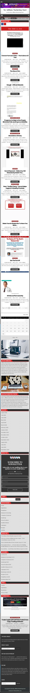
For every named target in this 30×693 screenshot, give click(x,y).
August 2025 (4, 442)
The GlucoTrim (15, 71)
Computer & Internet (15, 133)
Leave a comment (22, 59)
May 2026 (3, 420)
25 (11, 331)
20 (19, 328)
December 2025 (5, 432)
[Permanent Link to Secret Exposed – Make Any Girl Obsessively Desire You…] (15, 157)
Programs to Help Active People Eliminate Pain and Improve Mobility (15, 121)
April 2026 (3, 422)
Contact (3, 585)
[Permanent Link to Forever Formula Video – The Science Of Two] (15, 41)
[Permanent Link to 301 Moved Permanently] (15, 281)
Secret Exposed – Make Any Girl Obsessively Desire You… (15, 172)
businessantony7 (8, 59)
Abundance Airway (15, 136)
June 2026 (3, 417)
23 (3, 331)
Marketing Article (5, 572)
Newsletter (4, 590)
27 (19, 331)
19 (14, 328)
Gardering (15, 168)
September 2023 (5, 449)
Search (17, 648)
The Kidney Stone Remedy (7, 536)
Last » (26, 308)
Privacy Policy (4, 592)
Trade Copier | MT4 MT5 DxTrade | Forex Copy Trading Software (15, 621)
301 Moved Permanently (15, 296)
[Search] (28, 15)
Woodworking (15, 221)
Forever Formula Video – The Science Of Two (15, 56)
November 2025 (5, 434)
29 (26, 331)
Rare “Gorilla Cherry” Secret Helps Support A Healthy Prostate (15, 187)
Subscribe (15, 489)
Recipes (3, 527)
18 (11, 328)
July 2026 (3, 415)
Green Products (15, 184)
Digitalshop (4, 507)
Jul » (17, 337)
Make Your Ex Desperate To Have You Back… (15, 224)
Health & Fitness (5, 522)
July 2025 (3, 444)
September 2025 (5, 439)
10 (19, 308)
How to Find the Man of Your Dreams (9, 542)
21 (22, 328)
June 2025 (3, 447)
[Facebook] (26, 15)
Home (2, 505)
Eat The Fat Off (15, 260)
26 (15, 331)
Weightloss (15, 69)
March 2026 (4, 425)
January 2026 (4, 430)
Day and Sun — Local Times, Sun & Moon (10, 548)
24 (7, 331)
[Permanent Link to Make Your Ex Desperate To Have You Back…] (15, 209)
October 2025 (4, 437)
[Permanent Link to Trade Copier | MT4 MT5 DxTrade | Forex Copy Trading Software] (15, 606)
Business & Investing (15, 118)
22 (26, 328)
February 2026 (4, 427)
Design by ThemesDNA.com (15, 690)
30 (3, 333)
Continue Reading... (15, 66)
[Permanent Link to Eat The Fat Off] (15, 246)
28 (23, 331)
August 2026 (4, 412)
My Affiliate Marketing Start (15, 10)
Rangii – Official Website (15, 85)
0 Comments (22, 623)
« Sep (13, 337)
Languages (15, 53)
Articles (3, 530)
